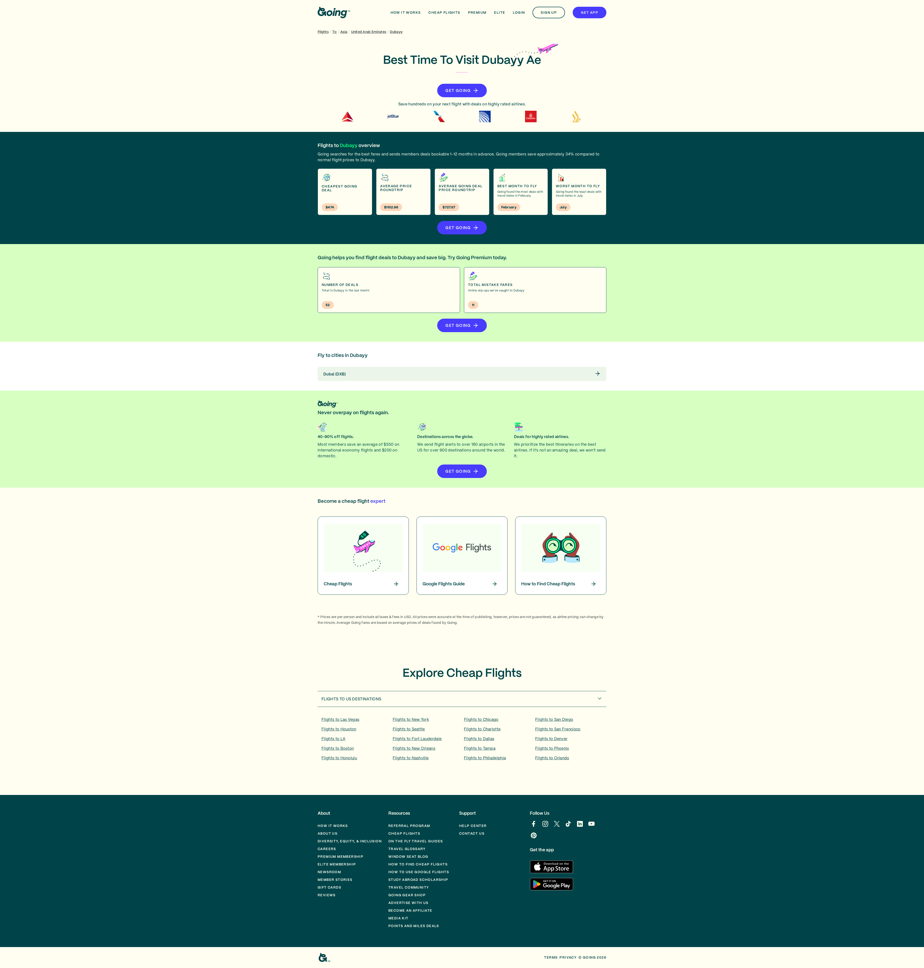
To (334, 32)
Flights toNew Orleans (414, 748)
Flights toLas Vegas (340, 719)
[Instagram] (545, 826)
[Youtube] (591, 826)
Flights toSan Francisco (558, 729)
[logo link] (334, 12)
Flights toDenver (551, 738)
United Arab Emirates (368, 32)
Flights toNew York (411, 719)
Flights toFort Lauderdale (417, 738)
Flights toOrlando (552, 757)
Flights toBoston (337, 748)
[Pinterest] (534, 837)
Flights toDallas (479, 738)
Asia (343, 32)
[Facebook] (534, 826)
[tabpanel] (462, 740)
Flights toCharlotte (482, 729)
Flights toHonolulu (339, 757)
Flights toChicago (481, 719)
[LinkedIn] (580, 826)
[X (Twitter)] (557, 826)
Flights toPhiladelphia (485, 757)
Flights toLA (333, 738)
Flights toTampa (479, 748)
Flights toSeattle (409, 729)
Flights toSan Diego (554, 719)
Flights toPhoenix (552, 748)
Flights (323, 32)
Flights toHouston (338, 729)
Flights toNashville (411, 757)
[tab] (462, 699)
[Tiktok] (568, 826)
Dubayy (396, 32)
